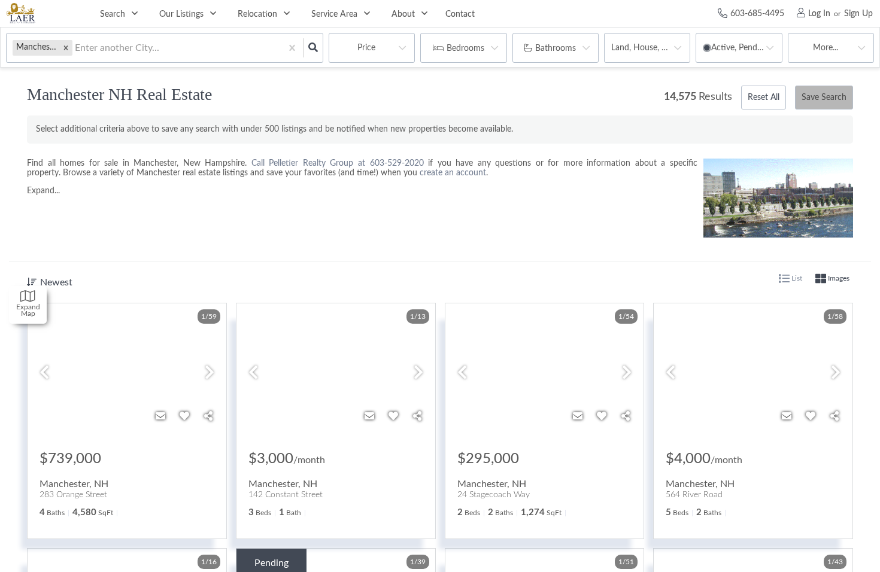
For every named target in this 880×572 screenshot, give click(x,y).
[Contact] (160, 416)
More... (825, 48)
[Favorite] (184, 416)
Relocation (257, 14)
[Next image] (209, 374)
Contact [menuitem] (460, 14)
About (403, 14)
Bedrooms (465, 48)
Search (112, 14)
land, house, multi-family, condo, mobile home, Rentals (650, 48)
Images (837, 278)
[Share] (208, 416)
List (796, 278)
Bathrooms (555, 48)
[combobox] (76, 48)
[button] (65, 47)
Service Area (334, 14)
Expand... (43, 191)
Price (366, 48)
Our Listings (181, 14)
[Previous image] (44, 374)
